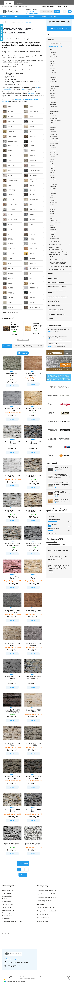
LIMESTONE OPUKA (55, 120)
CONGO (52, 84)
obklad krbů (24, 89)
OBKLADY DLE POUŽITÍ (55, 310)
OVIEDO (52, 177)
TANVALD (52, 225)
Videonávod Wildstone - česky (46, 907)
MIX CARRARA (54, 138)
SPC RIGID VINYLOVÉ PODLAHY (58, 297)
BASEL (52, 65)
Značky (50, 318)
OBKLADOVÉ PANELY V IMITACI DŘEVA (58, 255)
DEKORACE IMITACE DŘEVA (57, 287)
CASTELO (52, 75)
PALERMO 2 (53, 182)
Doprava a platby (7, 896)
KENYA (52, 113)
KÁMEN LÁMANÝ (54, 111)
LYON (51, 122)
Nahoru (23, 875)
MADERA (52, 157)
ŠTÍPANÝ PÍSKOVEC (55, 223)
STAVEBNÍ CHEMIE (54, 305)
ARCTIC (52, 61)
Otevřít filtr (23, 353)
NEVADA (52, 166)
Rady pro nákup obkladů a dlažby (47, 911)
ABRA (51, 50)
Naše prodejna (6, 901)
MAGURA (52, 125)
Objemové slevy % (7, 904)
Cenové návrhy (6, 907)
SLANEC (52, 218)
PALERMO (53, 179)
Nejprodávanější (28, 346)
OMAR (52, 168)
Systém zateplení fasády (44, 900)
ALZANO (52, 54)
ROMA (52, 195)
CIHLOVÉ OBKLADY (54, 247)
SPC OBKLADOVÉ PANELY (56, 269)
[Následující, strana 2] (22, 869)
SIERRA (52, 213)
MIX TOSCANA (54, 154)
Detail (12, 386)
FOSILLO (52, 97)
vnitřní (37, 87)
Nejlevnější (6, 346)
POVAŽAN (53, 193)
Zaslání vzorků (63, 7)
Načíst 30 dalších (23, 863)
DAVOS (52, 90)
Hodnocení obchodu (48, 7)
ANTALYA (52, 59)
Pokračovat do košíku (61, 28)
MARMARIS (53, 127)
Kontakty (4, 899)
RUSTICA (52, 200)
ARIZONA (52, 63)
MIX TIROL (53, 152)
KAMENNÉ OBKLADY (55, 44)
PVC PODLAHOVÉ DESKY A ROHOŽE (57, 291)
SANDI (52, 207)
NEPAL (52, 163)
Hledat (57, 11)
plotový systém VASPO (54, 539)
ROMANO (52, 198)
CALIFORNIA (53, 77)
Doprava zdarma (52, 524)
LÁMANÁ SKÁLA (54, 118)
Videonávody (41, 904)
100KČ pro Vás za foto (43, 918)
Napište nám (6, 918)
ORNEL (52, 175)
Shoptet (13, 981)
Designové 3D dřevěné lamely (58, 260)
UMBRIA (52, 234)
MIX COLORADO (54, 141)
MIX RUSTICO (53, 150)
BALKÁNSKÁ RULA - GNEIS (56, 282)
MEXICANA (53, 131)
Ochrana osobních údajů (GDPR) (12, 921)
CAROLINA (53, 79)
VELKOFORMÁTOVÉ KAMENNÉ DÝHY (60, 267)
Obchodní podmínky (8, 910)
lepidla (39, 92)
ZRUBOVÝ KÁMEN (55, 239)
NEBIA (52, 161)
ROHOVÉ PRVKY (54, 241)
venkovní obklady (7, 89)
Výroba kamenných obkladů (56, 545)
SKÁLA (52, 216)
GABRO (52, 100)
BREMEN (52, 68)
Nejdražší (17, 346)
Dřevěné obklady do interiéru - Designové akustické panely (58, 262)
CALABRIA (53, 72)
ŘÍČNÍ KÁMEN (53, 202)
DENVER (52, 93)
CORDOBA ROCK (54, 86)
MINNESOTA (53, 134)
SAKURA (52, 204)
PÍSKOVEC (53, 188)
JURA (51, 109)
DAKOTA (52, 88)
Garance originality (7, 913)
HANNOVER (53, 104)
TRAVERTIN (53, 232)
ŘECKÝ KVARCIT (53, 278)
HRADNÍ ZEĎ (53, 106)
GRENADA (53, 102)
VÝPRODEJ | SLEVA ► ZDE (56, 314)
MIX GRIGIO (53, 147)
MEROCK (52, 129)
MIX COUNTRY (54, 143)
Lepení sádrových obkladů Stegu (47, 890)
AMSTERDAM (53, 56)
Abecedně (39, 346)
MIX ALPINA (53, 136)
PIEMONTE (53, 186)
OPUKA (52, 172)
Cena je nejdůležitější (54, 519)
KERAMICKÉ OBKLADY (55, 249)
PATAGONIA (53, 184)
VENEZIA (52, 236)
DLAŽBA (51, 274)
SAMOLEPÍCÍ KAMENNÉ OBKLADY (59, 252)
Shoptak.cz (22, 981)
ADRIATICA (53, 52)
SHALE (52, 211)
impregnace (30, 93)
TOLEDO (52, 227)
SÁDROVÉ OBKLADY (55, 244)
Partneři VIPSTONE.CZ (44, 914)
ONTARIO (52, 170)
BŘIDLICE (52, 70)
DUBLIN (52, 95)
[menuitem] (7, 17)
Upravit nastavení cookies (27, 978)
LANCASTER (53, 116)
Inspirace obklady (42, 921)
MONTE (52, 159)
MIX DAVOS (53, 145)
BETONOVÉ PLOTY (54, 301)
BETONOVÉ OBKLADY (55, 46)
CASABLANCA (54, 81)
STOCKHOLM (53, 220)
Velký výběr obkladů (53, 529)
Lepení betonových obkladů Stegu (47, 894)
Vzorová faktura (7, 916)
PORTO (52, 191)
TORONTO (53, 229)
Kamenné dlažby (52, 542)
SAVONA (52, 209)
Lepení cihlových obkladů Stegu (46, 897)
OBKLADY (51, 39)
